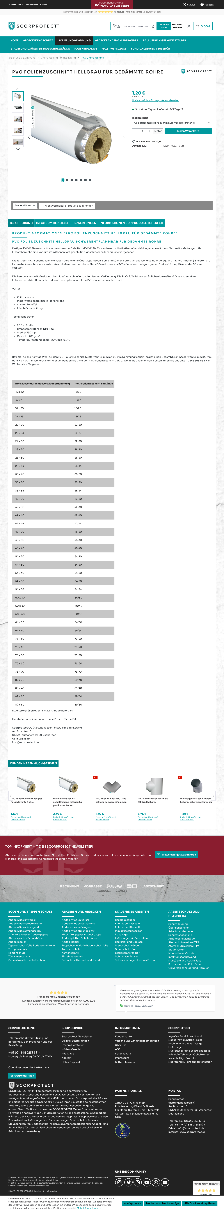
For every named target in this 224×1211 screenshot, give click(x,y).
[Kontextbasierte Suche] (116, 25)
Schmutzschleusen (127, 956)
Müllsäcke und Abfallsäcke (184, 960)
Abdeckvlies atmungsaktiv (24, 930)
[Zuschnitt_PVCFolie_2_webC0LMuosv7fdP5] (76, 137)
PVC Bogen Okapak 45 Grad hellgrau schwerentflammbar (196, 800)
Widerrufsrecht (71, 1049)
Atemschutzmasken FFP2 (183, 942)
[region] (69, 137)
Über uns (120, 1045)
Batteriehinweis (125, 1062)
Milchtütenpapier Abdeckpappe (28, 934)
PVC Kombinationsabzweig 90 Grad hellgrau (153, 800)
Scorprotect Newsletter (77, 1036)
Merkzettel (209, 5)
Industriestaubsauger (128, 930)
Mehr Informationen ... (89, 1208)
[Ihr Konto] (189, 26)
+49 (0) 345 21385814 (114, 5)
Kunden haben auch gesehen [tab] (33, 763)
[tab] (21, 223)
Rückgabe (68, 1053)
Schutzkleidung (178, 924)
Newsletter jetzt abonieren (179, 854)
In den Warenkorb (188, 131)
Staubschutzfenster (127, 952)
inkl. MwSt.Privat (164, 26)
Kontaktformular (39, 1067)
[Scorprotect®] (196, 73)
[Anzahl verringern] (135, 131)
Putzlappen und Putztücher (185, 964)
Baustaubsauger (125, 920)
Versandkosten (94, 1177)
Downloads (31, 4)
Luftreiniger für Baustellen (131, 938)
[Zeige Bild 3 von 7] (72, 180)
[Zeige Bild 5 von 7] (81, 180)
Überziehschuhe (178, 927)
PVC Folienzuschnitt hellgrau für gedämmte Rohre (27, 800)
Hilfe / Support (71, 1062)
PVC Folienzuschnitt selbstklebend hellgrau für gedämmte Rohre (67, 802)
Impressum (122, 1057)
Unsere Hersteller (73, 1045)
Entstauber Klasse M (127, 923)
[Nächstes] (123, 137)
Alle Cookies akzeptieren (199, 1203)
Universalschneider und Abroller (188, 968)
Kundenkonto (123, 1036)
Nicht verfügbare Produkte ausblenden (69, 205)
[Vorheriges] (29, 137)
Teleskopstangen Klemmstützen (135, 960)
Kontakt (44, 4)
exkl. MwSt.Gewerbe (177, 26)
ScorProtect (15, 4)
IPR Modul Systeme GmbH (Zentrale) (137, 1110)
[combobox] (139, 26)
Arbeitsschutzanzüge (181, 938)
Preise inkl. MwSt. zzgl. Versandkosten (155, 100)
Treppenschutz (17, 949)
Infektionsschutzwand (182, 957)
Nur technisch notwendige (162, 1203)
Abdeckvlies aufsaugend (23, 927)
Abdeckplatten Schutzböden (26, 938)
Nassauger (121, 934)
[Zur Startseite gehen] (33, 26)
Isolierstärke (140, 118)
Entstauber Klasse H (127, 927)
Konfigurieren (132, 1203)
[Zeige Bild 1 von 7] (62, 180)
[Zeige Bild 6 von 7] (85, 180)
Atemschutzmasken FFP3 (183, 946)
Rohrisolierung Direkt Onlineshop (136, 1106)
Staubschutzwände (127, 945)
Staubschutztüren (126, 949)
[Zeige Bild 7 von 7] (90, 180)
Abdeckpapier (17, 941)
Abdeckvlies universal (22, 920)
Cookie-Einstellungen (75, 1040)
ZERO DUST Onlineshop (130, 1102)
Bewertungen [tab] (85, 223)
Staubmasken (176, 949)
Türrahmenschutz (19, 956)
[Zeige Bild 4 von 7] (76, 180)
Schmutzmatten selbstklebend (27, 960)
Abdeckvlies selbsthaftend (25, 923)
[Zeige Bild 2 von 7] (67, 180)
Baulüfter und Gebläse (129, 941)
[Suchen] (152, 27)
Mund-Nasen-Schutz (181, 953)
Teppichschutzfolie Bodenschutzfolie (31, 945)
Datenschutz (123, 1053)
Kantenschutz (16, 952)
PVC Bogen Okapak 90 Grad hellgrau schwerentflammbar (111, 800)
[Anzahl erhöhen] (150, 131)
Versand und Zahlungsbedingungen (137, 1040)
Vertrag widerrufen (22, 1075)
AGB (118, 1049)
